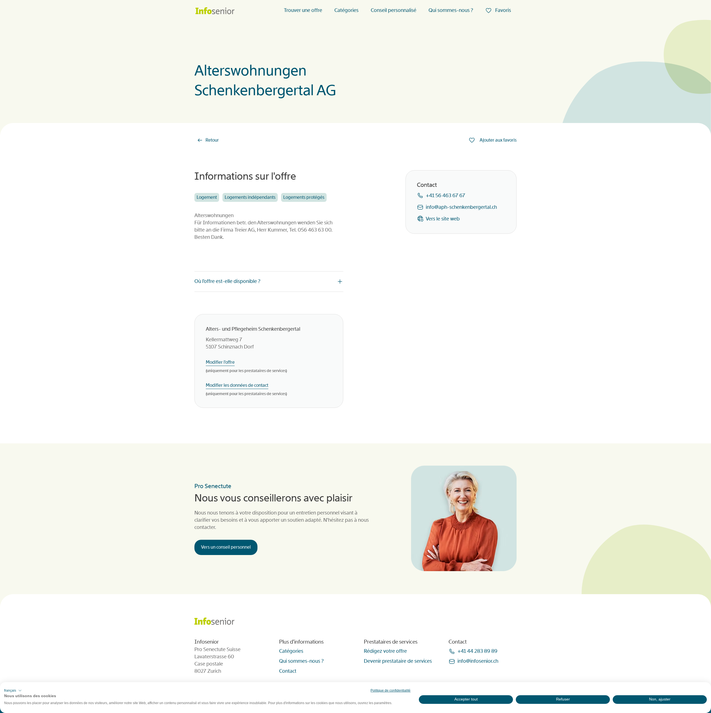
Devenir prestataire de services (398, 661)
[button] (13, 690)
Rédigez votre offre (385, 651)
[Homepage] (215, 11)
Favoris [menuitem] (502, 10)
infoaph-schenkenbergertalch (461, 207)
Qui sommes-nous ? (451, 10)
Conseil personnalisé (393, 10)
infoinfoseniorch (477, 661)
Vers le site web (443, 218)
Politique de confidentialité (390, 690)
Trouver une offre (303, 10)
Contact (287, 671)
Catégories (346, 10)
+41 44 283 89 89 (477, 651)
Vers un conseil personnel (226, 547)
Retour (212, 140)
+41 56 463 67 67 (445, 195)
